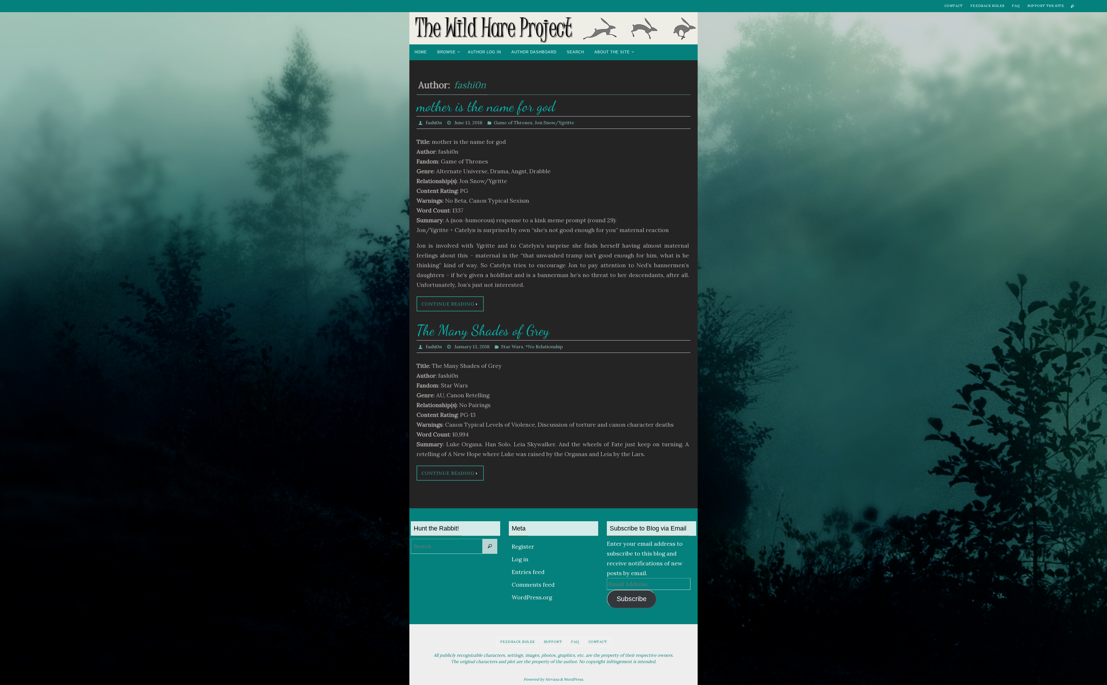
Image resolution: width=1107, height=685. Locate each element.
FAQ (1016, 5)
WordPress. (574, 679)
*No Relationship (544, 346)
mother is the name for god (486, 106)
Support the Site (1045, 5)
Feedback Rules (987, 5)
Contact (953, 5)
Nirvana (552, 679)
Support (553, 641)
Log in (520, 559)
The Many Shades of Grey (483, 330)
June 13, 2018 (468, 122)
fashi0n (470, 85)
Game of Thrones (513, 122)
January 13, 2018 (472, 346)
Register (523, 546)
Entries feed (528, 571)
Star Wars (512, 346)
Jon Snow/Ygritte (554, 122)
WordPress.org (532, 597)
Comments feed (533, 584)
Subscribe (632, 599)
